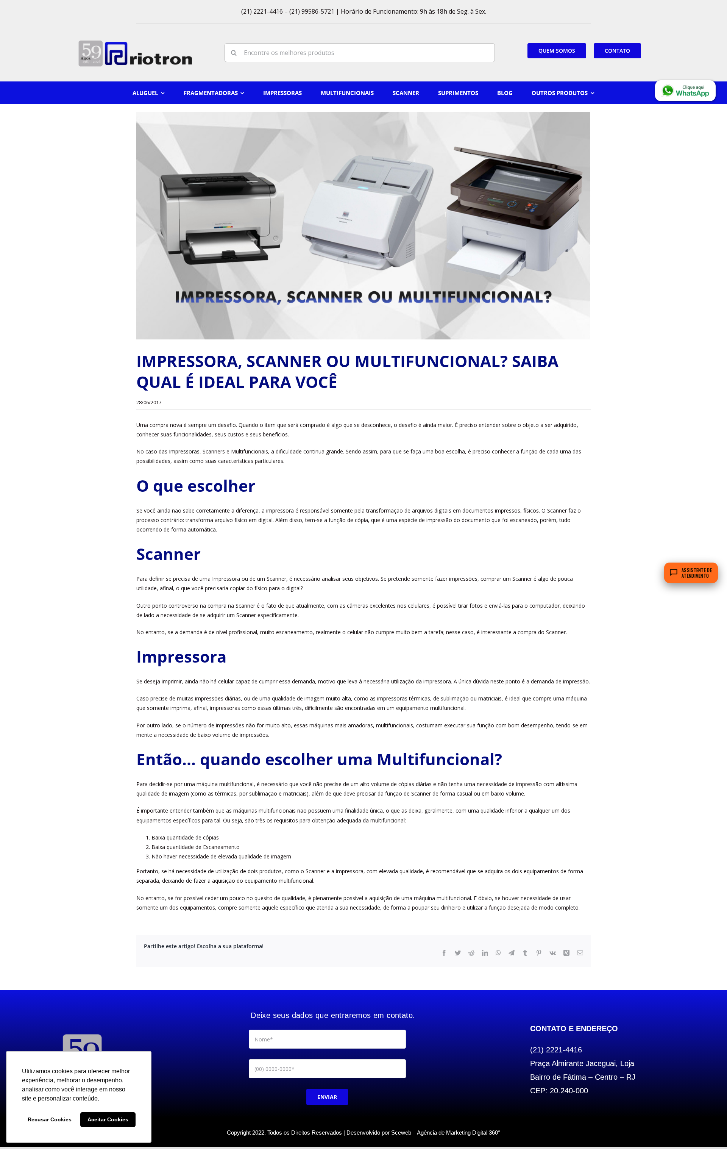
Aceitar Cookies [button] (107, 1119)
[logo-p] (135, 43)
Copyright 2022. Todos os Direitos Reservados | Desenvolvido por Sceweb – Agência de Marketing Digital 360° (363, 1132)
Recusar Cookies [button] (50, 1119)
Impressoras (184, 451)
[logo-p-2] (82, 1034)
